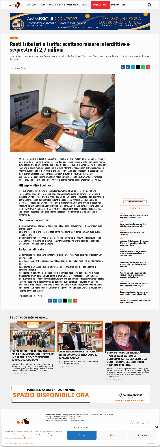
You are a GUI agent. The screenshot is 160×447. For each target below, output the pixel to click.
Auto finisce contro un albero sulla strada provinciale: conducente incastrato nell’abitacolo (133, 275)
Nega (112, 435)
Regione (85, 5)
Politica (76, 5)
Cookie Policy (8, 443)
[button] (156, 427)
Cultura (50, 5)
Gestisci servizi (151, 443)
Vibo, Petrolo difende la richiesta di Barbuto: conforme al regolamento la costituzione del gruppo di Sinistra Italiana (127, 359)
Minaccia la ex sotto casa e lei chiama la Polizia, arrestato (135, 301)
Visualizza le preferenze (143, 435)
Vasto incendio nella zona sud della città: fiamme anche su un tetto (133, 225)
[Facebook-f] (132, 423)
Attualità (31, 5)
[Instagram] (138, 423)
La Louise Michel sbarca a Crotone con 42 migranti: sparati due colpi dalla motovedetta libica (134, 243)
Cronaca (41, 5)
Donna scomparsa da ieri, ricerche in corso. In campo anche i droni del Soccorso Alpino (133, 254)
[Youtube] (143, 423)
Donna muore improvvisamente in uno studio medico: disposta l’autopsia (134, 293)
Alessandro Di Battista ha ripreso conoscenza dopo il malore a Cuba (78, 354)
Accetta (82, 435)
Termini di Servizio (28, 443)
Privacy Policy (17, 443)
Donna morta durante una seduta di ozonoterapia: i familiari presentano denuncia (133, 264)
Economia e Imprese (63, 5)
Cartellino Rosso (101, 5)
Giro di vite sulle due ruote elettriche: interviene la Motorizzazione (134, 216)
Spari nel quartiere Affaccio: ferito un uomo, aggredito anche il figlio (134, 284)
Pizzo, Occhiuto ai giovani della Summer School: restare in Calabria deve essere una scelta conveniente (33, 356)
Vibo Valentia (125, 281)
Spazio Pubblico (118, 5)
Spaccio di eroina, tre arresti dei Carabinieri (132, 233)
